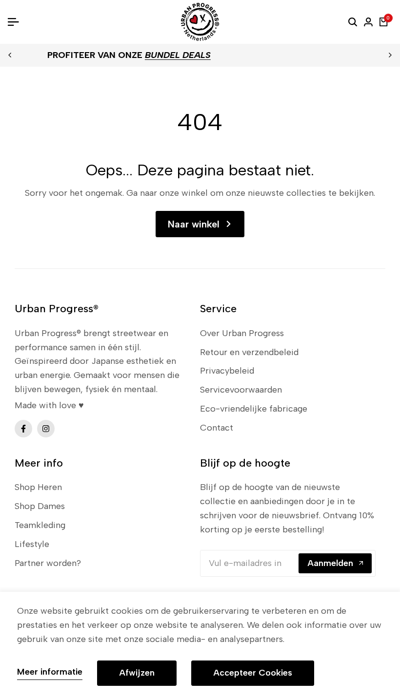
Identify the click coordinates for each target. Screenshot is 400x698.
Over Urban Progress (242, 333)
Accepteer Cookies (252, 672)
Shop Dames (40, 506)
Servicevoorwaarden (241, 389)
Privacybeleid (227, 370)
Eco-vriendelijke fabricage (253, 408)
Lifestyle (32, 544)
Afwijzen (137, 672)
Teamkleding (40, 525)
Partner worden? (48, 563)
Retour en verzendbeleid (249, 352)
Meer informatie (49, 672)
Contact (216, 427)
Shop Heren (38, 487)
